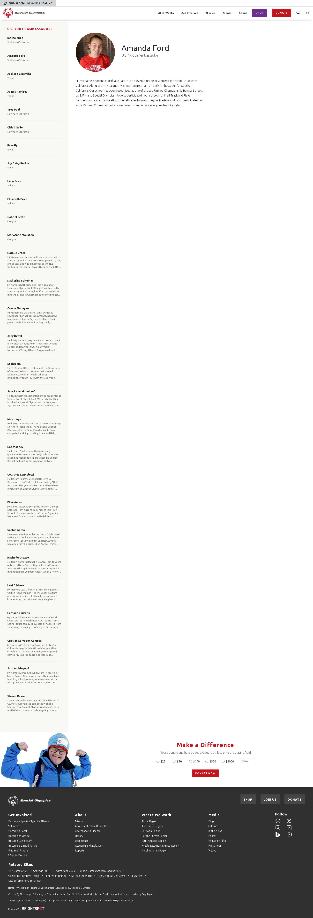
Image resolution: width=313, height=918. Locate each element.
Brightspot (147, 894)
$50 (179, 761)
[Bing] (278, 836)
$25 (163, 761)
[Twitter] (289, 822)
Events (227, 13)
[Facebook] (278, 822)
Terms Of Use (38, 888)
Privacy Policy (22, 888)
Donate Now (205, 773)
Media (214, 815)
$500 (212, 761)
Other (248, 761)
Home (11, 888)
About (243, 13)
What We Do (166, 13)
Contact (60, 888)
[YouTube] (289, 836)
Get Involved (189, 13)
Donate (282, 12)
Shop (260, 12)
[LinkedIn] (289, 829)
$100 (196, 761)
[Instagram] (278, 829)
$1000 (230, 761)
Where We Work (156, 815)
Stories (210, 13)
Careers (50, 888)
